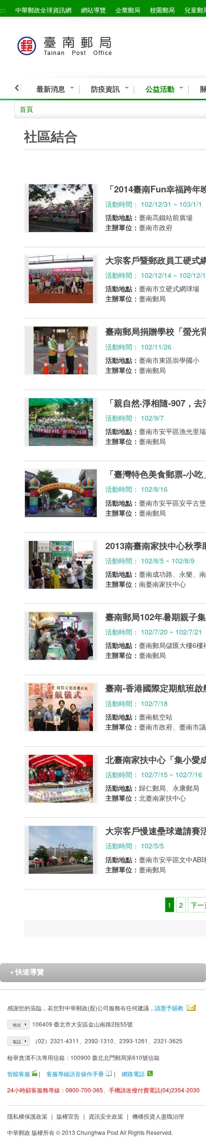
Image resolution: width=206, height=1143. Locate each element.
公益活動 (160, 89)
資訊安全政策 (106, 1116)
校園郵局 (162, 9)
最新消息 (50, 89)
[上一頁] (18, 88)
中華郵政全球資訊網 (43, 9)
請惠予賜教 (169, 1008)
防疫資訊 (105, 89)
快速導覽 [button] (27, 971)
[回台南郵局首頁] (82, 44)
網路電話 (133, 1073)
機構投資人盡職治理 (158, 1116)
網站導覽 (93, 9)
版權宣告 (68, 1116)
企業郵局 (127, 9)
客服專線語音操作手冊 (75, 1073)
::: (3, 9)
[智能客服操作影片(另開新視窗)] (34, 1073)
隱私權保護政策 (27, 1116)
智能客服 (18, 1073)
